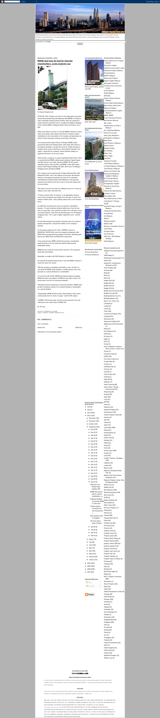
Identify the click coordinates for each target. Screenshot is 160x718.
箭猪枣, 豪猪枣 (108, 115)
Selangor (106, 599)
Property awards (109, 536)
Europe (106, 344)
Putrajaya (107, 564)
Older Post (78, 327)
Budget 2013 (108, 288)
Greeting (106, 377)
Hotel (105, 397)
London (106, 465)
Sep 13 (93, 467)
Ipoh (105, 420)
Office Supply (108, 156)
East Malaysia (108, 331)
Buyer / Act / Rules (110, 301)
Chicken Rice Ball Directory (112, 191)
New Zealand (108, 502)
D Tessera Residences (92, 255)
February (92, 556)
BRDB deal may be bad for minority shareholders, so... (97, 494)
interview (106, 417)
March (91, 554)
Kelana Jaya (108, 437)
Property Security (109, 548)
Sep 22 (93, 450)
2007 (89, 572)
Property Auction (109, 533)
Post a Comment (43, 324)
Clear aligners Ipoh (110, 196)
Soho (105, 625)
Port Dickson (108, 525)
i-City (105, 399)
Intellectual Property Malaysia (113, 70)
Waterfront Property (110, 655)
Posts (90, 582)
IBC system (107, 123)
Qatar (105, 566)
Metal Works (108, 140)
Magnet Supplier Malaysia (112, 81)
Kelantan (106, 440)
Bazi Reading (108, 151)
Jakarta (106, 422)
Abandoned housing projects (113, 258)
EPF (105, 341)
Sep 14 (93, 464)
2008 (89, 569)
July (90, 542)
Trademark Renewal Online (112, 211)
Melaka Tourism (109, 145)
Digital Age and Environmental (113, 324)
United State (108, 650)
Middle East (107, 487)
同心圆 (106, 203)
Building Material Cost (111, 296)
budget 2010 (108, 280)
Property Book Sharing (111, 538)
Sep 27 (93, 438)
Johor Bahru (108, 427)
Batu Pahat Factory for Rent (113, 198)
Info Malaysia (108, 216)
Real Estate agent (109, 571)
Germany (107, 369)
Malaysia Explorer (109, 221)
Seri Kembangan (109, 612)
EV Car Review (109, 234)
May (90, 548)
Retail (106, 586)
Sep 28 (93, 435)
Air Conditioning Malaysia (112, 130)
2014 (89, 407)
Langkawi (107, 463)
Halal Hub (107, 379)
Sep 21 (93, 453)
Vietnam (106, 653)
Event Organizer (109, 90)
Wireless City (108, 658)
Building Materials (109, 298)
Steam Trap (107, 153)
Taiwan (106, 632)
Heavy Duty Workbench (111, 135)
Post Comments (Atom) (53, 332)
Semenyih (107, 602)
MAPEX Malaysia (109, 75)
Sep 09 (93, 476)
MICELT (106, 218)
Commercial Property (110, 314)
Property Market (48, 312)
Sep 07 (93, 482)
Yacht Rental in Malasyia (112, 168)
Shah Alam (107, 617)
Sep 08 (93, 479)
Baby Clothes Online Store (112, 105)
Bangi (106, 273)
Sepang (106, 607)
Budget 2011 (108, 283)
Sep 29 (93, 432)
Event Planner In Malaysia (112, 143)
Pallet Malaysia (109, 241)
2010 (89, 563)
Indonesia (107, 407)
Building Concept (109, 293)
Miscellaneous (108, 490)
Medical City (108, 485)
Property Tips (108, 553)
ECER (106, 334)
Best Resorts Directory (111, 120)
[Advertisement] (80, 50)
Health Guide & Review (111, 181)
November (92, 421)
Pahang (106, 510)
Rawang (106, 569)
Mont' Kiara (107, 495)
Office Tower (108, 505)
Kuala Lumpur (108, 450)
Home (60, 327)
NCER (106, 497)
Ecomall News (108, 213)
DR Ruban (107, 96)
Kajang (106, 430)
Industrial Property (109, 409)
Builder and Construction (111, 291)
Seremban (107, 609)
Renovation (107, 581)
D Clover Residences (91, 252)
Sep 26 (93, 441)
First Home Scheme (110, 359)
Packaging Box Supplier (111, 183)
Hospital (106, 394)
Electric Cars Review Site (112, 171)
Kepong (106, 443)
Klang (106, 445)
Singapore (107, 622)
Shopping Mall (59, 312)
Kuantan (106, 453)
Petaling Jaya (108, 523)
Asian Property (108, 268)
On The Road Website (111, 178)
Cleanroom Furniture (110, 161)
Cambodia (107, 303)
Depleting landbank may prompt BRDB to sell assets (97, 501)
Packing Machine (109, 73)
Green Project (108, 374)
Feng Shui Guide (109, 354)
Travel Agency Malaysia (111, 163)
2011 (89, 415)
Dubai (106, 329)
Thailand (106, 640)
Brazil (106, 275)
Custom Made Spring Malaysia (113, 103)
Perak (106, 520)
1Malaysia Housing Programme (114, 251)
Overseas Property (110, 508)
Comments (91, 586)
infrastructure (108, 412)
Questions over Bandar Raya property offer (95, 487)
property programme (110, 546)
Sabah (106, 589)
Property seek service (111, 551)
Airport (106, 260)
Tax (105, 635)
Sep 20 (93, 455)
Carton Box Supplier (110, 65)
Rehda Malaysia (109, 93)
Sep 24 (93, 444)
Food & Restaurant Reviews (113, 118)
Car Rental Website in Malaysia (114, 166)
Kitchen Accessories (110, 133)
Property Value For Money (112, 559)
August (91, 539)
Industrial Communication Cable (114, 68)
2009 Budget (108, 255)
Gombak (106, 372)
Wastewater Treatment (111, 83)
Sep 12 (93, 470)
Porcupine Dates (109, 231)
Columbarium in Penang (111, 201)
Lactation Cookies (109, 193)
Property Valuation (109, 556)
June (90, 545)
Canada (106, 306)
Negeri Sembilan (109, 500)
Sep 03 (93, 532)
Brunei (106, 278)
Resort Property (109, 584)
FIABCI (106, 356)
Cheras (106, 308)
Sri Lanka (107, 627)
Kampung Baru (108, 432)
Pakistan (106, 513)
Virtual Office (108, 229)
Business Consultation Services (114, 226)
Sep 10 (93, 473)
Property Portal (108, 531)
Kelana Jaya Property (111, 78)
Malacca (106, 468)
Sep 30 (93, 429)
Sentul (106, 604)
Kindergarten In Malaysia (112, 138)
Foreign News (108, 361)
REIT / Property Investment (112, 576)
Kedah (106, 435)
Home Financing (109, 384)
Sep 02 (93, 535)
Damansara (107, 319)
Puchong (106, 561)
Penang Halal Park (110, 518)
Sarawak (106, 594)
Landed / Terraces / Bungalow (113, 458)
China (106, 311)
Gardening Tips (109, 366)
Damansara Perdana (110, 321)
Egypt (106, 339)
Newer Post (41, 327)
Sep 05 (93, 530)
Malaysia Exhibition (110, 108)
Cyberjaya (107, 316)
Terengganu (107, 637)
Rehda (106, 574)
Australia (106, 270)
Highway (106, 382)
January (91, 559)
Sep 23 (93, 447)
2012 (89, 413)
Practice (106, 528)
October (91, 424)
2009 (89, 566)
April (90, 551)
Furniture (106, 364)
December (92, 418)
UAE (105, 645)
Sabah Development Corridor (113, 591)
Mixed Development (110, 492)
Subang (106, 630)
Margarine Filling (109, 148)
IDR (105, 402)
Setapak (106, 614)
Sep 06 (93, 527)
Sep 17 (93, 461)
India (105, 404)
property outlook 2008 (111, 543)
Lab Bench (107, 158)
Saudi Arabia (108, 596)
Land (105, 455)
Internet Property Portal (111, 415)
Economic (107, 336)
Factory (106, 351)
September (92, 427)
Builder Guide (108, 223)
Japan (106, 425)
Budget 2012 (108, 285)
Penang (106, 515)
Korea (106, 448)
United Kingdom (109, 648)
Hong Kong (107, 392)
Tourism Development (111, 642)
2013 (89, 410)
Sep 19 (93, 458)
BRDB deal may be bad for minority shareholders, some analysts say (55, 62)
